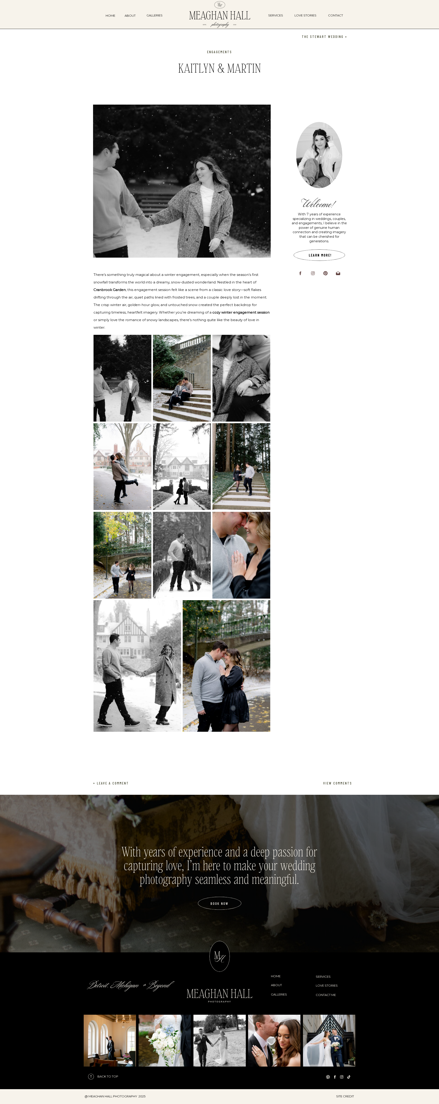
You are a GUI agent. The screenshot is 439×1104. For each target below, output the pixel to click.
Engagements (219, 52)
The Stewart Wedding (323, 36)
